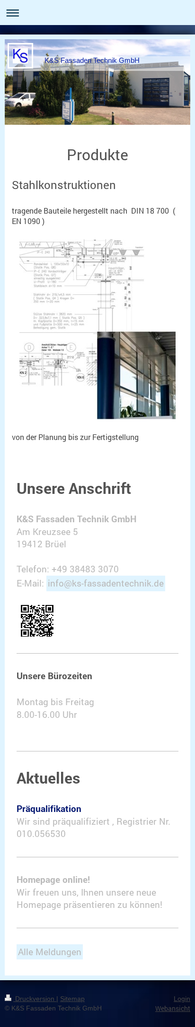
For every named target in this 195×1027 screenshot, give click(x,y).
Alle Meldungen (49, 952)
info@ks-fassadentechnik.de (106, 583)
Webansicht (172, 1008)
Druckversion (34, 998)
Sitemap (72, 998)
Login (182, 998)
